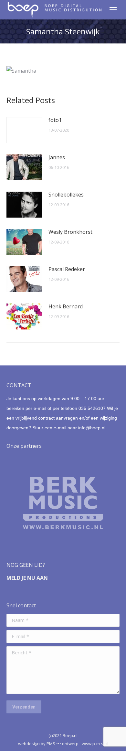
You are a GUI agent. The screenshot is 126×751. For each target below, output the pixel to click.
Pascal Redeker (66, 269)
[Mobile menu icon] (113, 9)
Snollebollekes (66, 194)
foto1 (55, 120)
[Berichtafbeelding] (24, 130)
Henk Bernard (65, 306)
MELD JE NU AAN (27, 577)
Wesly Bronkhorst (70, 231)
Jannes (56, 157)
